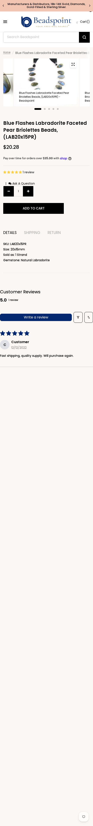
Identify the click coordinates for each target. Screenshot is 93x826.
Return (54, 233)
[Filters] (78, 317)
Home (6, 52)
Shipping (32, 233)
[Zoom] (73, 64)
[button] (13, 172)
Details (10, 233)
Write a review (36, 317)
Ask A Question (23, 183)
